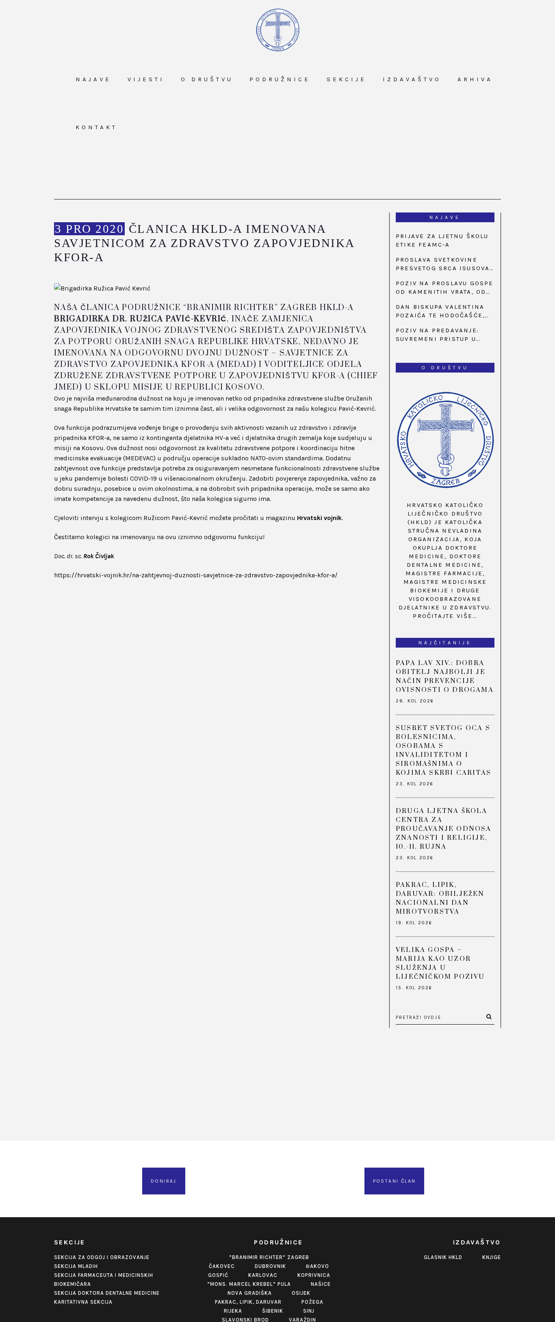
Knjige (491, 1257)
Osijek (301, 1293)
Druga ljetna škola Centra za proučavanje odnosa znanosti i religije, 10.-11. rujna (444, 829)
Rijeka (233, 1311)
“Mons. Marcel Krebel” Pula (249, 1284)
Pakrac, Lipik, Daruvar (248, 1302)
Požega (312, 1302)
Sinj (308, 1311)
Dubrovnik (270, 1266)
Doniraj (164, 1181)
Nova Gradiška (250, 1293)
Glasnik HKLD (443, 1257)
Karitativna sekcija (83, 1302)
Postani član (394, 1181)
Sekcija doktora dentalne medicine (107, 1293)
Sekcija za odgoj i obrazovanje (102, 1257)
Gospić (218, 1275)
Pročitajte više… (445, 616)
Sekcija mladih (76, 1266)
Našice (321, 1284)
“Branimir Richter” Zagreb (269, 1257)
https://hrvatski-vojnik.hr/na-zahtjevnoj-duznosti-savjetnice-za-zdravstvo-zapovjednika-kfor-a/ (196, 575)
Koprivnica (313, 1275)
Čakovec (222, 1266)
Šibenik (272, 1311)
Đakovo (317, 1266)
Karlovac (263, 1275)
